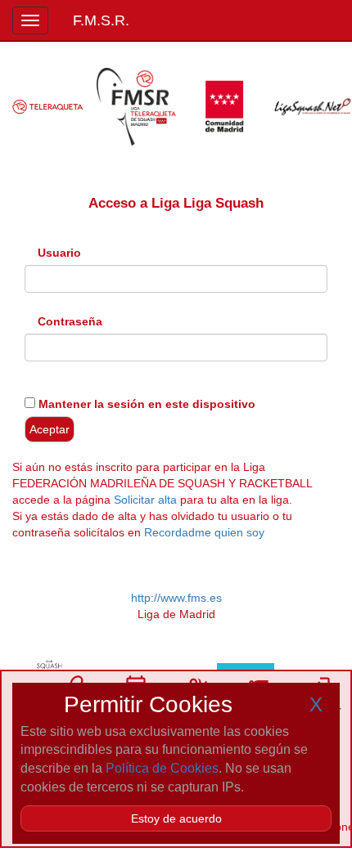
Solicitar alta (145, 499)
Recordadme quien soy (204, 532)
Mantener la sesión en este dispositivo (145, 403)
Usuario (59, 252)
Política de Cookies (162, 768)
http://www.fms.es (176, 597)
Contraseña (70, 321)
